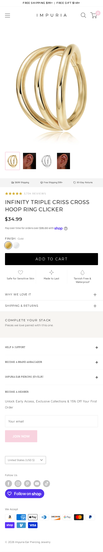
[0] (94, 15)
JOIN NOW (21, 436)
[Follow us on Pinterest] (27, 483)
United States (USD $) (21, 460)
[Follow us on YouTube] (37, 483)
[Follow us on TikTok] (46, 483)
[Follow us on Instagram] (18, 483)
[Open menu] (7, 16)
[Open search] (83, 15)
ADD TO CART (52, 259)
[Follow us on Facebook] (8, 483)
